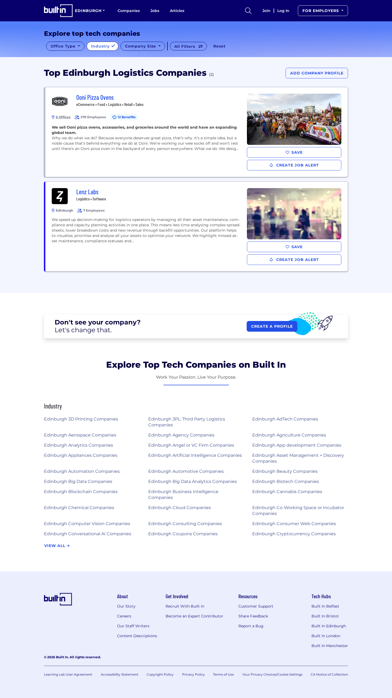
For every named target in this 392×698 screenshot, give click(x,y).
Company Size (141, 46)
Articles (177, 10)
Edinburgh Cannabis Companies (287, 491)
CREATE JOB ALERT (297, 165)
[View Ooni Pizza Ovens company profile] (196, 132)
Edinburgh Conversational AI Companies (87, 533)
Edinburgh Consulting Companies (185, 523)
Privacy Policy (193, 674)
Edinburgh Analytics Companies (78, 445)
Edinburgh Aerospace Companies (80, 435)
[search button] (248, 10)
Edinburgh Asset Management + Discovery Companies (298, 458)
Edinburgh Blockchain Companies (81, 491)
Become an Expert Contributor (194, 616)
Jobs (154, 10)
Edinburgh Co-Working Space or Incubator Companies (298, 510)
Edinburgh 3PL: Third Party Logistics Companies (186, 422)
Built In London (325, 635)
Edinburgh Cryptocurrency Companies (294, 533)
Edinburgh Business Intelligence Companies (183, 494)
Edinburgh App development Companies (296, 445)
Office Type (64, 46)
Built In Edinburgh (328, 626)
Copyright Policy (160, 674)
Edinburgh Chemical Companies (79, 507)
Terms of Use (223, 674)
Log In (283, 10)
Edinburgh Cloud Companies (179, 507)
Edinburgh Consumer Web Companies (294, 523)
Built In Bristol (325, 616)
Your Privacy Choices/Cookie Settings (272, 674)
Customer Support (255, 606)
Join (266, 10)
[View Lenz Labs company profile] (196, 226)
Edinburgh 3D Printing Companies (81, 419)
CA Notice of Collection (329, 674)
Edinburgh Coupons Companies (183, 533)
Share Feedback (253, 616)
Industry (101, 46)
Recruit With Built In (185, 606)
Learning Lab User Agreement (68, 674)
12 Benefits (126, 117)
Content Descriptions (137, 635)
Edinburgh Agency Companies (181, 435)
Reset (219, 46)
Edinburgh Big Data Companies (78, 481)
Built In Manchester (329, 645)
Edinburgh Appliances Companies (80, 455)
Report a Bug (250, 626)
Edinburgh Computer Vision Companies (87, 523)
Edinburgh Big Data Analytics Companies (192, 481)
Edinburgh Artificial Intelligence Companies (195, 455)
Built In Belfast (325, 606)
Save (297, 152)
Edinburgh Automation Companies (82, 471)
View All (55, 545)
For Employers (321, 10)
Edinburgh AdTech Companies (285, 419)
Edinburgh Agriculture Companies (289, 435)
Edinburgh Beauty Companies (285, 471)
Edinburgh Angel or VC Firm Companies (191, 445)
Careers (124, 616)
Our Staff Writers (133, 626)
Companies (129, 10)
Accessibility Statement (119, 674)
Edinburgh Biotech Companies (285, 481)
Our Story (126, 606)
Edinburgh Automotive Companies (186, 471)
